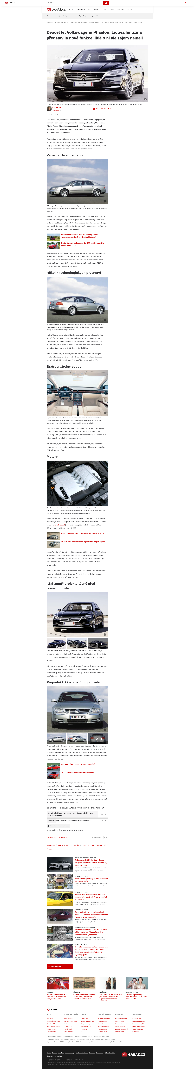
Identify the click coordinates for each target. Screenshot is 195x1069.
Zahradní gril (106, 1039)
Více (143, 9)
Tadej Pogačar (68, 1026)
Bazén (56, 1039)
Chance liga (84, 1018)
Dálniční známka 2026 (138, 1021)
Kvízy (91, 16)
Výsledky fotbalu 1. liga (87, 1021)
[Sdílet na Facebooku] (104, 837)
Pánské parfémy (124, 1042)
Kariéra (54, 1053)
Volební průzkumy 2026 (53, 1021)
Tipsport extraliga (86, 1024)
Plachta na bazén (64, 1039)
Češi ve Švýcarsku (120, 1026)
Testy (89, 9)
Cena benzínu (88, 1036)
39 (111, 109)
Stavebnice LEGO (74, 1042)
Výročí (106, 845)
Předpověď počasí (68, 1036)
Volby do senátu (51, 1029)
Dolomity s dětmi (119, 1031)
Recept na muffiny (103, 1021)
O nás (49, 1053)
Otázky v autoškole (137, 1029)
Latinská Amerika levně (121, 1029)
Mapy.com (59, 1036)
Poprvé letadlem (119, 1021)
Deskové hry (100, 1042)
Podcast (129, 9)
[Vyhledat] (106, 3)
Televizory (107, 1042)
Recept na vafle (102, 1029)
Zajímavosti (81, 9)
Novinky (71, 9)
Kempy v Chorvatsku (121, 1018)
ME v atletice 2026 (86, 1026)
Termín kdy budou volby (53, 1026)
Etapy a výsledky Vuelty (70, 1021)
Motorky (96, 9)
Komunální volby (51, 1031)
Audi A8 (91, 845)
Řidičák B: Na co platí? (138, 1026)
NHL (82, 1031)
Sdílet (104, 109)
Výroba (49, 849)
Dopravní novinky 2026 (138, 1024)
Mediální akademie (82, 1053)
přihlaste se (66, 826)
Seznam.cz (188, 3)
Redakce (61, 1053)
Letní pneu (93, 1042)
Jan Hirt (66, 1024)
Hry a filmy (82, 16)
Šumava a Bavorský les (121, 1024)
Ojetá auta (120, 9)
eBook (97, 109)
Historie (111, 9)
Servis (104, 9)
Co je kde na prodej (53, 16)
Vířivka (113, 1039)
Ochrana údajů (69, 1053)
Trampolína (73, 1039)
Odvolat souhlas (110, 1053)
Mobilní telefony (64, 1042)
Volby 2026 (50, 1018)
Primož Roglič (68, 1029)
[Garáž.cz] (56, 9)
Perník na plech (102, 1031)
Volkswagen (66, 845)
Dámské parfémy (84, 1042)
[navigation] (2, 2)
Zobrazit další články (55, 966)
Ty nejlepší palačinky (104, 1018)
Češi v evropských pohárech (101, 1036)
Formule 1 (84, 1029)
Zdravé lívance (102, 1024)
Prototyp (99, 845)
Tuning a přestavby (69, 16)
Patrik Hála (56, 107)
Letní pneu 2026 (136, 1018)
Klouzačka (86, 1039)
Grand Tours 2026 (69, 1031)
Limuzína (76, 845)
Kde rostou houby (79, 1036)
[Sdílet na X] (107, 837)
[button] (97, 73)
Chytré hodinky (115, 1042)
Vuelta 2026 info (68, 1018)
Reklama (92, 1053)
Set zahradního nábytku (96, 1039)
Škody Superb (60, 525)
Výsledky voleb (51, 1024)
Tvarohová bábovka (103, 1026)
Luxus (84, 845)
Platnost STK (136, 1031)
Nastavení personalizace (55, 1056)
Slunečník (79, 1039)
